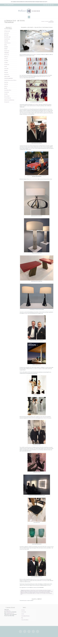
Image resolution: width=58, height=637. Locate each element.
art (29, 590)
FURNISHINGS (6, 52)
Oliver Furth (26, 593)
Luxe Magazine (30, 592)
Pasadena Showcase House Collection (10, 80)
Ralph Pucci (35, 54)
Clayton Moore (33, 590)
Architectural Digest (26, 590)
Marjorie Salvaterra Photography (38, 592)
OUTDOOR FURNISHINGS (8, 78)
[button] (29, 17)
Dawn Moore (31, 148)
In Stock (5, 66)
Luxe (33, 368)
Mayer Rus (45, 592)
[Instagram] (44, 5)
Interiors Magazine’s (39, 368)
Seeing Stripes (6, 92)
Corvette (37, 590)
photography (30, 593)
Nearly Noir (6, 72)
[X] (48, 5)
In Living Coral (6, 64)
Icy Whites (6, 62)
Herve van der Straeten (40, 591)
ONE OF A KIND (7, 76)
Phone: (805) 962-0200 (8, 4)
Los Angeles (25, 592)
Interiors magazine (47, 591)
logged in (25, 600)
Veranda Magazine (44, 580)
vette (21, 594)
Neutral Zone (6, 74)
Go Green (5, 58)
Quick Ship (6, 84)
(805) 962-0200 (35, 1)
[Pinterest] (53, 5)
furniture (28, 591)
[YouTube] (50, 5)
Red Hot (5, 88)
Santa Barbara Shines (7, 90)
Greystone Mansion (37, 579)
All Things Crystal (7, 31)
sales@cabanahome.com (24, 1)
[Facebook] (46, 5)
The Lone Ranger (43, 593)
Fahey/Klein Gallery (42, 416)
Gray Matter (6, 60)
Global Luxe (6, 56)
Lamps (52, 591)
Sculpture (38, 593)
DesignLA (26, 313)
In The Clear (6, 68)
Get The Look (6, 54)
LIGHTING (6, 70)
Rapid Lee (6, 86)
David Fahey (41, 590)
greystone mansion (33, 591)
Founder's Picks (6, 50)
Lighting (22, 592)
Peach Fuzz (6, 82)
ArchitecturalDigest (35, 104)
